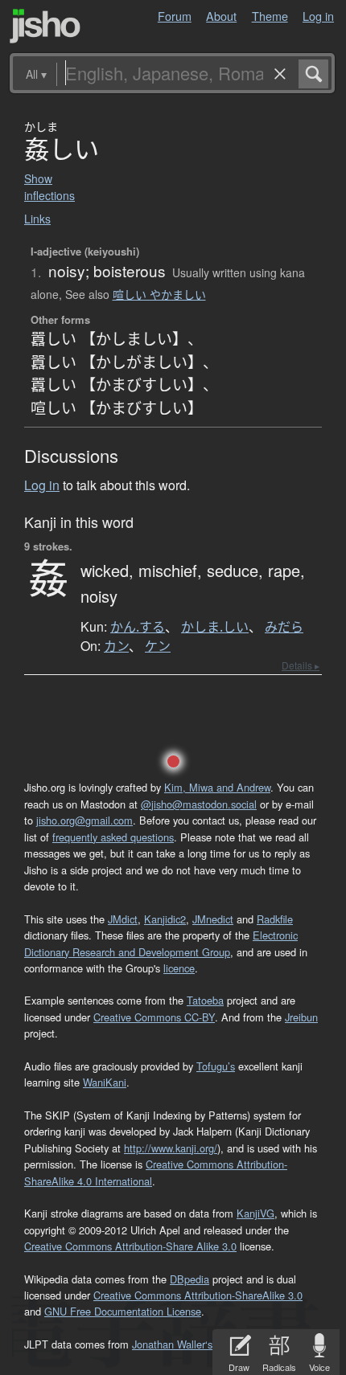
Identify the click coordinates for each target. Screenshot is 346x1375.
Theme (270, 15)
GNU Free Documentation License (122, 1311)
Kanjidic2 (165, 919)
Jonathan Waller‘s (172, 1344)
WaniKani (104, 1082)
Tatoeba (205, 1000)
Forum (175, 15)
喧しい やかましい (159, 294)
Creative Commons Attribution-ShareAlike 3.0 (198, 1295)
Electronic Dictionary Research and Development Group (161, 943)
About (221, 15)
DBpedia (189, 1279)
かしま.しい (215, 627)
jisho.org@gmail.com (84, 820)
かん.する (137, 627)
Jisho (45, 26)
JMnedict (212, 919)
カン (116, 646)
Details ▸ (300, 665)
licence (179, 968)
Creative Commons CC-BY (154, 1017)
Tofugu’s (215, 1066)
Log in (318, 15)
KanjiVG (255, 1213)
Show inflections (49, 186)
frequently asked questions (113, 837)
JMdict (123, 919)
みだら (284, 627)
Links (37, 219)
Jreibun (301, 1017)
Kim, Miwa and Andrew (217, 787)
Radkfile (275, 919)
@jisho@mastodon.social (199, 804)
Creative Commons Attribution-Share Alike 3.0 (130, 1246)
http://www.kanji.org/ (170, 1148)
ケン (158, 646)
